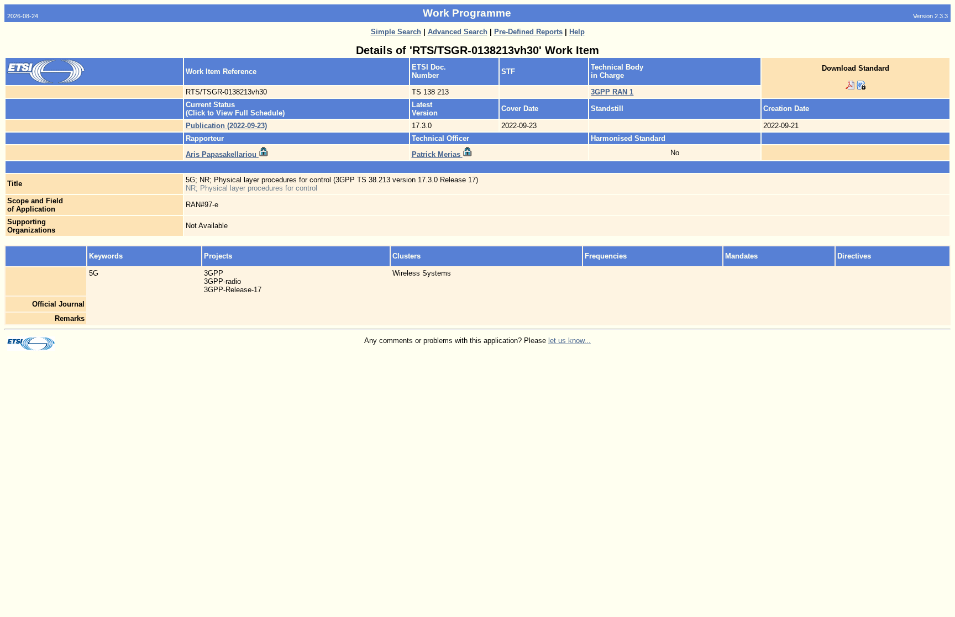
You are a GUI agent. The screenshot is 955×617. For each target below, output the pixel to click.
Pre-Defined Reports (528, 32)
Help (577, 32)
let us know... (569, 340)
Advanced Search (457, 32)
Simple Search (396, 32)
